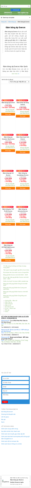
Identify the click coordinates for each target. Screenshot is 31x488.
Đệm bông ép (12, 21)
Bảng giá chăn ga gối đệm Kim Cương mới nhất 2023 (15, 288)
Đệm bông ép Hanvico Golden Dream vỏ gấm (17, 481)
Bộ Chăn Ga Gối (9, 307)
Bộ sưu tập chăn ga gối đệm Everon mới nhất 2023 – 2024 (16, 278)
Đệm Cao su (8, 302)
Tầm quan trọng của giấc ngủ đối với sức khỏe (16, 270)
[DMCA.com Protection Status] (15, 454)
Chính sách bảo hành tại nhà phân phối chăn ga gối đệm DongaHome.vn (15, 437)
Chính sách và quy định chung (9, 428)
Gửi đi (5, 402)
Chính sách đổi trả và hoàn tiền (10, 441)
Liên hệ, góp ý (5, 417)
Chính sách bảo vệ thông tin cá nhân (11, 444)
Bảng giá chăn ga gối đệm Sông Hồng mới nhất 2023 (15, 296)
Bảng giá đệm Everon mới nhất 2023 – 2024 (15, 275)
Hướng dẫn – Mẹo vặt (11, 300)
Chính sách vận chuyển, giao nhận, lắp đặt (13, 434)
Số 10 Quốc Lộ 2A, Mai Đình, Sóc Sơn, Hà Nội (15, 324)
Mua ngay (8, 114)
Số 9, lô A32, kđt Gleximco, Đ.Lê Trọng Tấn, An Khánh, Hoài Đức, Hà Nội (14, 341)
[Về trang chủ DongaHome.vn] (15, 2)
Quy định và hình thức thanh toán (10, 431)
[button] (15, 10)
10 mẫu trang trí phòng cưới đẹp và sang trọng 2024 (14, 266)
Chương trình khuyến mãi (8, 414)
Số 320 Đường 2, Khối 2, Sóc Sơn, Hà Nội (16, 333)
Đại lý (6, 311)
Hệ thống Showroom (7, 411)
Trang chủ (4, 21)
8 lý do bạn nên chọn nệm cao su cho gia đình (16, 272)
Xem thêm (15, 73)
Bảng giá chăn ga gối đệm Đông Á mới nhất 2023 (15, 284)
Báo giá (7, 310)
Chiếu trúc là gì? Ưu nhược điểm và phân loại (15, 281)
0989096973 (8, 13)
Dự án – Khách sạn (10, 308)
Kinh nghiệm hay (23, 13)
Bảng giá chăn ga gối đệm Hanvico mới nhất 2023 (15, 292)
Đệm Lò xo (8, 305)
